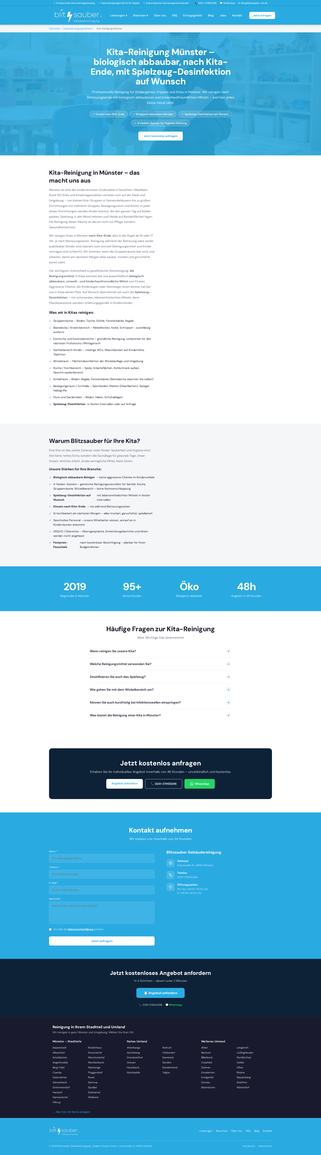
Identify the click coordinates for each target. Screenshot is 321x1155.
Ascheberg (133, 1052)
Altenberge (133, 1047)
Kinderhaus (94, 1047)
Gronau (205, 1082)
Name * (53, 851)
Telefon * (54, 867)
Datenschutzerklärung (80, 929)
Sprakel (92, 1087)
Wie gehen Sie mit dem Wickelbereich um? (159, 689)
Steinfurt (242, 1082)
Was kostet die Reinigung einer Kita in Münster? (159, 715)
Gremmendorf (61, 1087)
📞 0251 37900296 (150, 1004)
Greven (131, 1062)
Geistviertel (60, 1077)
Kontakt (237, 15)
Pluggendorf (95, 1072)
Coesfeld (206, 1062)
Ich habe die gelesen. (78, 929)
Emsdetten (208, 1072)
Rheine (241, 1072)
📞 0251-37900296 (206, 3)
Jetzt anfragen (262, 15)
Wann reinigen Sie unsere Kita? (159, 651)
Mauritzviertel (96, 1057)
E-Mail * (53, 883)
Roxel (91, 1077)
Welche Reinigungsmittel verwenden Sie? (159, 664)
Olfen (240, 1067)
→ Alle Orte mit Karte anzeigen (71, 1112)
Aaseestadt (60, 1047)
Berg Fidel (58, 1067)
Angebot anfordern (124, 783)
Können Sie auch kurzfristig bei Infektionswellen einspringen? (159, 702)
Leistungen (206, 1131)
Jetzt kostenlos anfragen (161, 136)
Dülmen (205, 1067)
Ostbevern (168, 1052)
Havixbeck (133, 1067)
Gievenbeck (60, 1082)
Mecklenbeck (96, 1062)
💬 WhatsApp (227, 3)
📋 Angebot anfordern (160, 993)
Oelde (240, 1062)
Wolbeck (93, 1097)
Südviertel (94, 1092)
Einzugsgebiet (192, 15)
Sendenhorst (170, 1067)
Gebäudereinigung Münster (78, 28)
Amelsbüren (60, 1057)
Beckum (206, 1052)
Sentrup (93, 1082)
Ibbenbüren (208, 1087)
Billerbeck (207, 1057)
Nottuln (166, 1047)
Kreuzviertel (95, 1052)
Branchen (222, 1131)
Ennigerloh (207, 1077)
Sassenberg (244, 1077)
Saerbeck (168, 1057)
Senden (166, 1062)
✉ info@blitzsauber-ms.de (253, 3)
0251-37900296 (187, 877)
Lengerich (242, 1047)
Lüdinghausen (245, 1052)
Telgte (166, 1072)
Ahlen (204, 1047)
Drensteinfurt (135, 1057)
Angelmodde (60, 1062)
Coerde (57, 1072)
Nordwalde (133, 1072)
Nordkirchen (244, 1057)
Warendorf (243, 1087)
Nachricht (54, 898)
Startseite (54, 28)
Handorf (57, 1092)
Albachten (59, 1052)
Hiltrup (57, 1102)
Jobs (223, 15)
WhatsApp (202, 784)
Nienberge (94, 1067)
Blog (211, 15)
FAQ (174, 15)
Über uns (160, 15)
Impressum (249, 1146)
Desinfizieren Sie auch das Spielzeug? (159, 677)
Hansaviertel (60, 1097)
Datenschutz (265, 1146)
